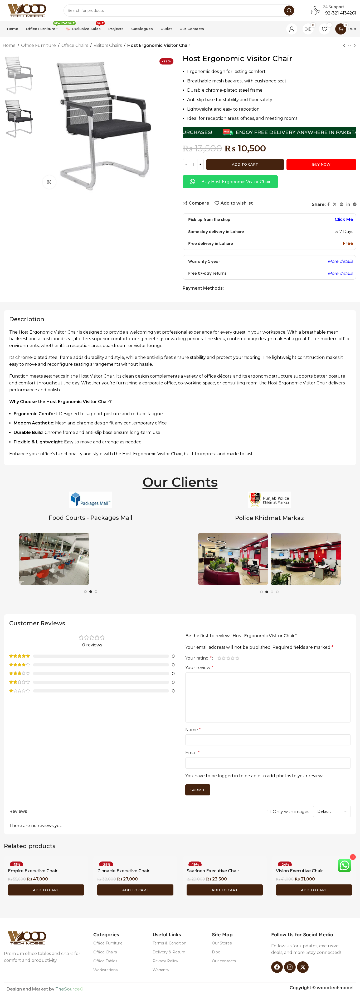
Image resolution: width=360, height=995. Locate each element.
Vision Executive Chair (299, 870)
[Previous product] (344, 45)
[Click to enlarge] (49, 182)
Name (193, 729)
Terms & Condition (169, 943)
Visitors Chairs (108, 45)
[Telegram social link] (354, 204)
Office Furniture (38, 45)
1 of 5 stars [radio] (219, 658)
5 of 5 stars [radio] (237, 658)
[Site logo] (28, 10)
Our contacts (224, 961)
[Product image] (46, 863)
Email (192, 752)
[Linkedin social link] (348, 204)
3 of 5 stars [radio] (228, 658)
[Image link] (28, 937)
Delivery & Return (169, 952)
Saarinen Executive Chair (213, 870)
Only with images (291, 811)
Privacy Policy (165, 961)
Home (9, 45)
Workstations (105, 970)
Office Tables (105, 961)
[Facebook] (277, 967)
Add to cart (245, 164)
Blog (216, 952)
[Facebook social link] (328, 204)
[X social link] (334, 204)
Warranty (161, 970)
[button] (46, 889)
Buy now (321, 164)
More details (340, 261)
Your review (199, 667)
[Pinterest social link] (341, 204)
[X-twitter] (303, 967)
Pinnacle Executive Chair (123, 870)
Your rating (198, 658)
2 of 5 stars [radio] (223, 658)
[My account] (292, 29)
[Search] (289, 11)
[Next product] (354, 45)
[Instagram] (290, 967)
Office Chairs (74, 45)
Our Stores (222, 943)
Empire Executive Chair (32, 870)
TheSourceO (69, 989)
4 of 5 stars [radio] (232, 658)
